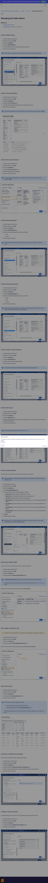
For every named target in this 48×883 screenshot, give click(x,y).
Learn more (3, 441)
